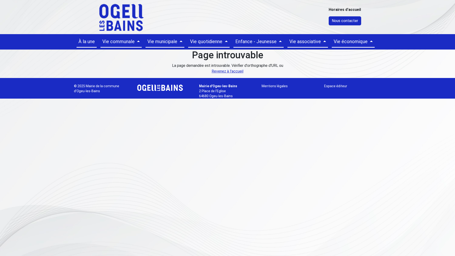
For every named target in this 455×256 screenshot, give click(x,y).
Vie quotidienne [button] (206, 41)
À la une (86, 41)
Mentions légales (275, 86)
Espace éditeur (335, 86)
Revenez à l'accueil (227, 71)
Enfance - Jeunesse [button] (256, 41)
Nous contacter (345, 20)
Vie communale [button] (119, 41)
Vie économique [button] (351, 41)
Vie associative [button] (305, 41)
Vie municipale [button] (162, 41)
